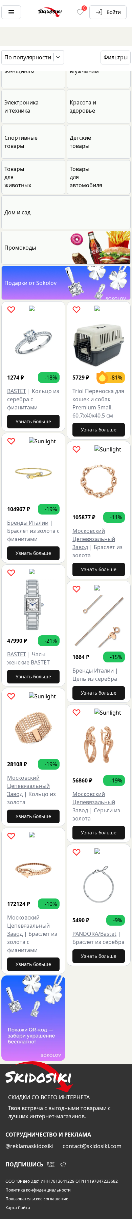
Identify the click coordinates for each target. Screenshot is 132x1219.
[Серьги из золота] (98, 744)
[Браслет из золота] (98, 481)
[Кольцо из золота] (33, 728)
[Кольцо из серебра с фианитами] (33, 341)
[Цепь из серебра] (98, 621)
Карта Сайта (17, 1208)
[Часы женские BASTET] (33, 605)
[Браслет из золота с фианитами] (33, 473)
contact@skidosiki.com (92, 1146)
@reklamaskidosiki (29, 1146)
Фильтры (116, 57)
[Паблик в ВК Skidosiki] (51, 1164)
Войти (114, 12)
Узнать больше (33, 421)
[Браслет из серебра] (98, 884)
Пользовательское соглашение (36, 1199)
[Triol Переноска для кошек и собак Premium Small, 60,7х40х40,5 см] (98, 341)
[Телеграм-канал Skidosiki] (63, 1164)
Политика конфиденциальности (38, 1190)
